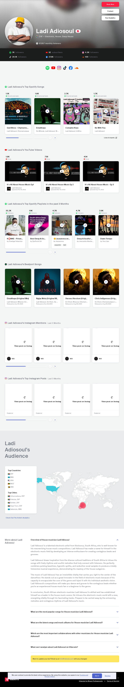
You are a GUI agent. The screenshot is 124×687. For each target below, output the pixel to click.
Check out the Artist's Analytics (17, 518)
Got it (97, 676)
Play (18, 111)
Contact (110, 11)
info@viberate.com (67, 659)
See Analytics (110, 18)
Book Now (110, 4)
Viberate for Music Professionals (91, 681)
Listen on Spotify (109, 138)
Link (15, 225)
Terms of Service (113, 681)
